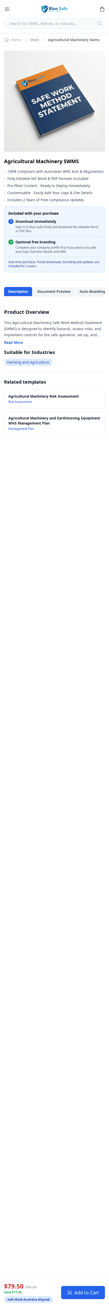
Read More (13, 342)
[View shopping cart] (102, 9)
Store (34, 39)
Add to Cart (86, 1292)
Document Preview (53, 291)
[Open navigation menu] (7, 9)
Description (18, 291)
